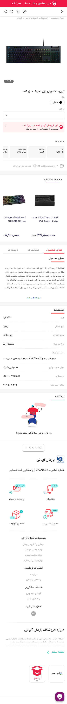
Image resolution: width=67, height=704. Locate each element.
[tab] (54, 251)
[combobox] (33, 115)
